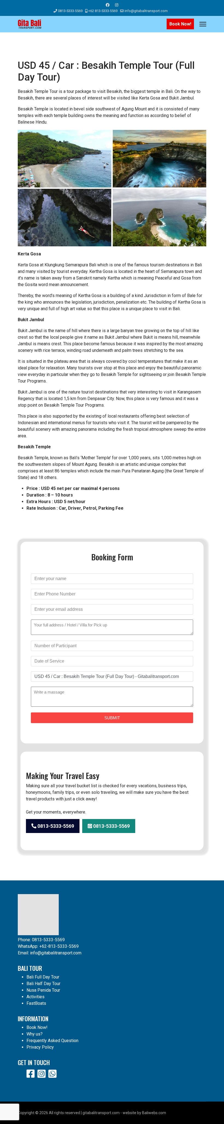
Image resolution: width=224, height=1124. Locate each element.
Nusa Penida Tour (43, 990)
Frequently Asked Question (52, 1040)
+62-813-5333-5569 (59, 946)
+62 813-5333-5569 (102, 11)
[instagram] (41, 1073)
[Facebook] (108, 5)
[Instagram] (116, 5)
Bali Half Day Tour (43, 983)
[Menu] (202, 24)
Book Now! (180, 24)
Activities (35, 996)
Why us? (34, 1034)
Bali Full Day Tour (42, 977)
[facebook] (30, 1073)
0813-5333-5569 (70, 11)
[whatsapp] (52, 1073)
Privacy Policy (40, 1047)
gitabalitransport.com (101, 1113)
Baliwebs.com (154, 1113)
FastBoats (36, 1003)
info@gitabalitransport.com (146, 11)
